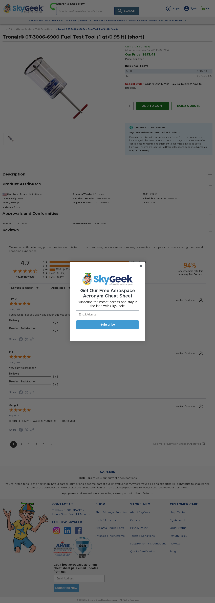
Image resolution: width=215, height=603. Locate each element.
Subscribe (107, 324)
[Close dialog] (141, 266)
